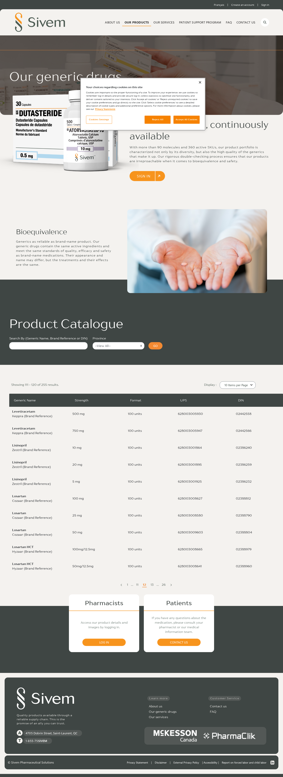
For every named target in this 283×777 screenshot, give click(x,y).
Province (99, 338)
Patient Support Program (200, 22)
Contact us (245, 22)
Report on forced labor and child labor (244, 762)
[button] (238, 385)
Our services (158, 717)
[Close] (200, 82)
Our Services (163, 22)
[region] (142, 104)
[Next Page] (171, 584)
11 (137, 585)
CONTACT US (179, 642)
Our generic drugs (163, 712)
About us (112, 22)
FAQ (229, 22)
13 (152, 585)
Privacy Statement (137, 762)
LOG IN (104, 642)
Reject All (157, 119)
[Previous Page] (121, 584)
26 (164, 585)
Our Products (137, 22)
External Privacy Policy (186, 762)
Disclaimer (161, 762)
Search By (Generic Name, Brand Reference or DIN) (48, 338)
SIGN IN (143, 176)
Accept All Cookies (187, 119)
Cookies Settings (99, 119)
